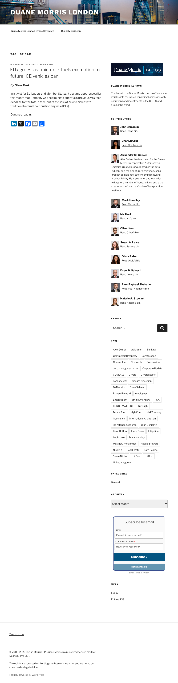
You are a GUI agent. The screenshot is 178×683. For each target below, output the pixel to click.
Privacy (146, 573)
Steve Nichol (120, 456)
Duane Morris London (54, 12)
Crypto (132, 374)
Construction (148, 355)
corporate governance (125, 368)
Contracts (136, 362)
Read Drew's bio (129, 274)
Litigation (153, 431)
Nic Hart (117, 449)
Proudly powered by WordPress (26, 674)
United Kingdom (122, 462)
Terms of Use (16, 634)
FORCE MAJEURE (123, 405)
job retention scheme (124, 424)
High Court (136, 412)
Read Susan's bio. (129, 246)
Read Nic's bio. (128, 218)
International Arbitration (142, 418)
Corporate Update (152, 368)
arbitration (136, 349)
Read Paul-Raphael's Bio (135, 288)
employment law (141, 399)
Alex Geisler (119, 349)
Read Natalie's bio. (130, 302)
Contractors (119, 362)
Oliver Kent (45, 64)
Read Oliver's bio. (129, 232)
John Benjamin (149, 424)
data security (120, 380)
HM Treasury (154, 412)
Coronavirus (153, 362)
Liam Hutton (120, 431)
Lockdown (119, 437)
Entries (117, 599)
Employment (120, 399)
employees (141, 393)
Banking (151, 349)
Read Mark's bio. (131, 204)
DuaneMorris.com (71, 30)
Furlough (143, 405)
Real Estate (133, 449)
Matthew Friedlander (124, 443)
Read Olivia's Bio (131, 260)
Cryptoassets (148, 374)
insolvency (119, 418)
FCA (157, 399)
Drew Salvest (137, 387)
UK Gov (136, 456)
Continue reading (21, 114)
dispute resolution (142, 380)
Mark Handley (137, 437)
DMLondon (119, 387)
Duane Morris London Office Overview (32, 30)
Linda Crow (137, 431)
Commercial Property (125, 355)
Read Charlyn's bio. (132, 145)
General (115, 482)
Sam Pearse (150, 449)
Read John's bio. (129, 130)
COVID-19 (118, 374)
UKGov (149, 456)
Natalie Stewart (149, 443)
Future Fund (119, 412)
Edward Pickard (122, 393)
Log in (114, 592)
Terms (137, 573)
